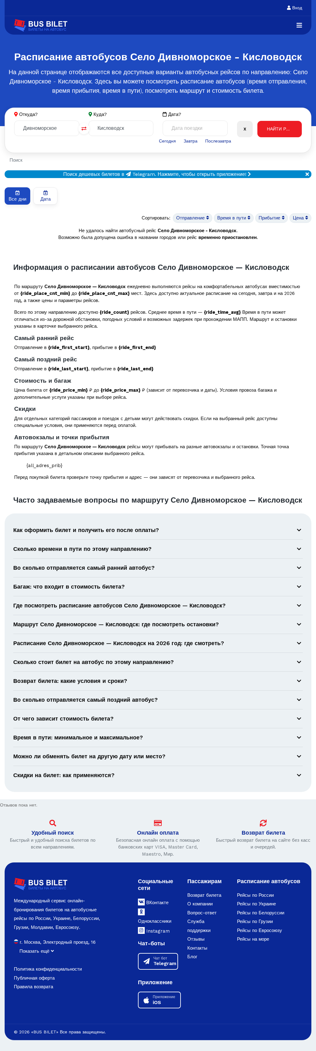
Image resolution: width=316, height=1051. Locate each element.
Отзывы (196, 939)
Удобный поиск (52, 832)
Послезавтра (218, 140)
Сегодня (167, 140)
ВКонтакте (156, 902)
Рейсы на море (253, 939)
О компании (200, 904)
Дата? (174, 114)
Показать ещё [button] (35, 951)
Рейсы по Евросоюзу (259, 930)
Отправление (191, 218)
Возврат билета (263, 832)
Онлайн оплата (158, 832)
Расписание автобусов (268, 881)
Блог (192, 957)
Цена (299, 218)
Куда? (100, 114)
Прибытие (270, 218)
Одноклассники (154, 921)
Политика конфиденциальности (48, 969)
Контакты (197, 948)
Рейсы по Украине (256, 904)
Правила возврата (33, 986)
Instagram (157, 931)
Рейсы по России (255, 895)
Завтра (191, 140)
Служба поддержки (198, 926)
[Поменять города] (83, 128)
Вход (296, 7)
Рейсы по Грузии (255, 921)
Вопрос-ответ (202, 913)
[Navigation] (299, 25)
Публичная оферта (34, 978)
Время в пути (232, 218)
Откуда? (28, 114)
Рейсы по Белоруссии (260, 913)
